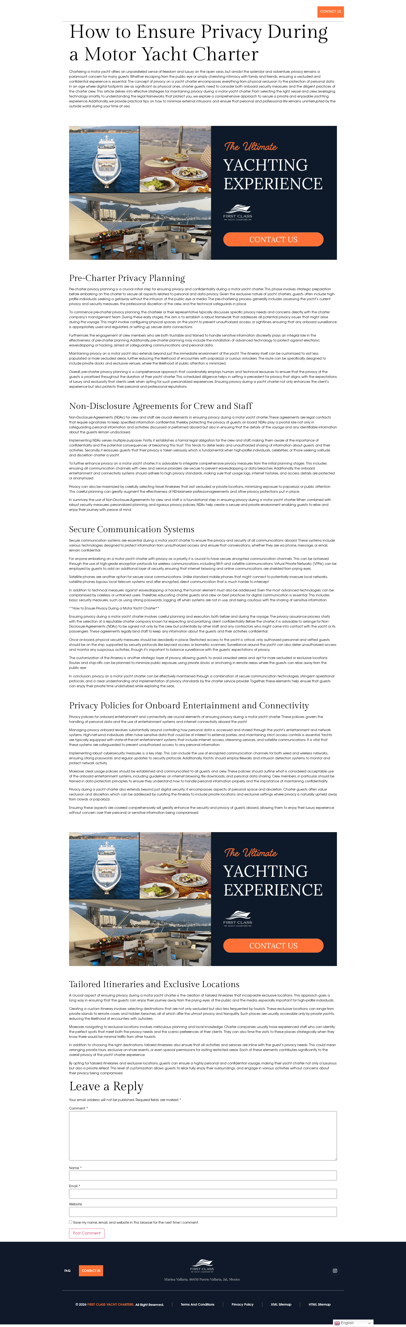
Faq (309, 12)
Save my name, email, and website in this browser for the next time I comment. (136, 1223)
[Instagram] (64, 11)
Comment (78, 1108)
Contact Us (330, 12)
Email (74, 1186)
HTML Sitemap (320, 1304)
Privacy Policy (243, 1304)
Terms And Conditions (197, 1304)
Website (75, 1204)
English (347, 1323)
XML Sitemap (281, 1304)
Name (75, 1168)
